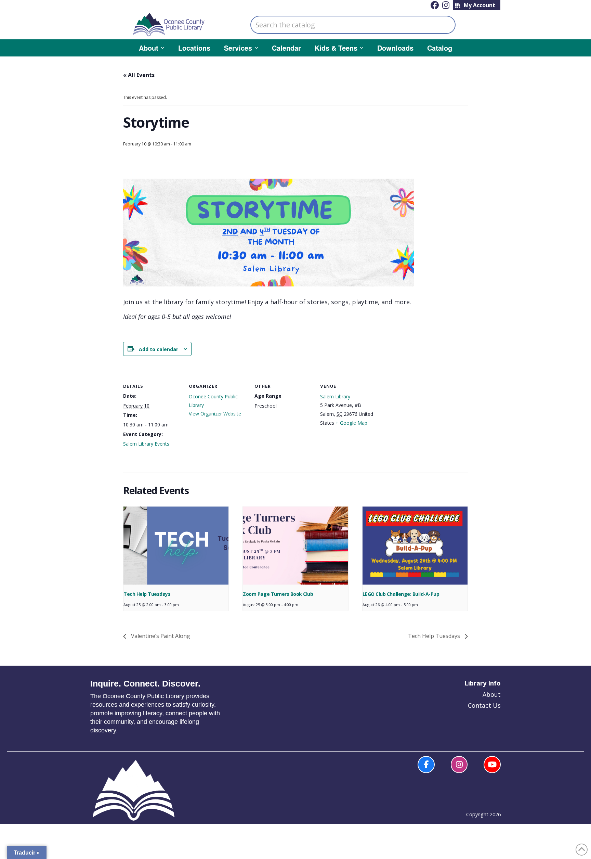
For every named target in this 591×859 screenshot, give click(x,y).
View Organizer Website (215, 413)
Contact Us (484, 705)
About (492, 694)
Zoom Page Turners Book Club (278, 594)
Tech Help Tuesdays (146, 594)
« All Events (139, 75)
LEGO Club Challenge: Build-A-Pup (401, 594)
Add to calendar (158, 349)
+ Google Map (351, 423)
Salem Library (335, 396)
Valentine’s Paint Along (160, 636)
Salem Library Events (146, 443)
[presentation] (175, 545)
